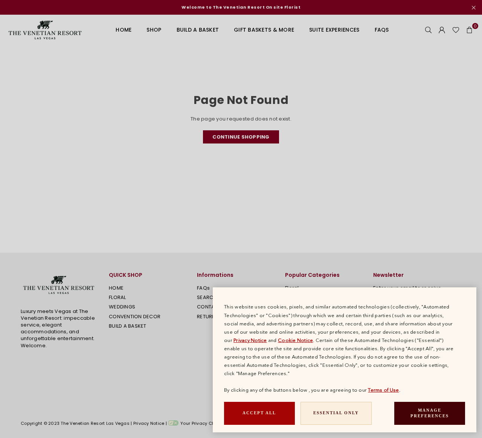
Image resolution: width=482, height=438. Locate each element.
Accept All (259, 413)
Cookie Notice (295, 340)
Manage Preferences (429, 413)
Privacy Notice (250, 340)
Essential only (336, 413)
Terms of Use (383, 390)
